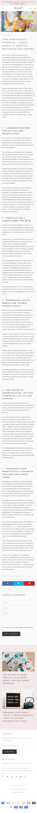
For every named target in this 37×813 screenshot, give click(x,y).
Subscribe (9, 751)
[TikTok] (25, 776)
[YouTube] (21, 776)
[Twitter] (7, 776)
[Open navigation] (3, 8)
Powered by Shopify (19, 792)
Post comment (11, 634)
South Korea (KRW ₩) (18, 785)
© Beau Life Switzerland (18, 789)
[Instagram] (12, 776)
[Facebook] (3, 776)
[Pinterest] (16, 776)
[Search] (31, 8)
